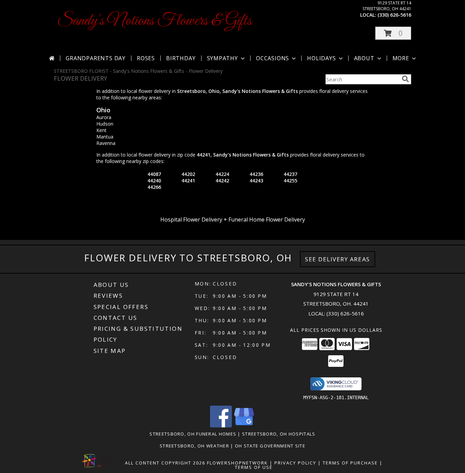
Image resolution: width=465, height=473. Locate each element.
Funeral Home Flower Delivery (266, 219)
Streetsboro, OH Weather (194, 446)
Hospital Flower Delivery (191, 219)
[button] (393, 33)
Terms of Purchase (350, 463)
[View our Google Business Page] (244, 425)
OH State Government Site (270, 446)
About (364, 58)
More (400, 58)
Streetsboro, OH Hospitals (279, 434)
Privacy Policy (295, 463)
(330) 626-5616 (394, 15)
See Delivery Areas (337, 259)
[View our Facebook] (221, 425)
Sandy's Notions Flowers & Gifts (154, 21)
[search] (405, 79)
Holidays (321, 58)
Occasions (272, 58)
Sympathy (222, 58)
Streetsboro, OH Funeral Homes (192, 434)
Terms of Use (254, 467)
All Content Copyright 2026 (165, 463)
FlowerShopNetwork (237, 463)
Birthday (180, 58)
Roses (146, 58)
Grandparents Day (96, 58)
